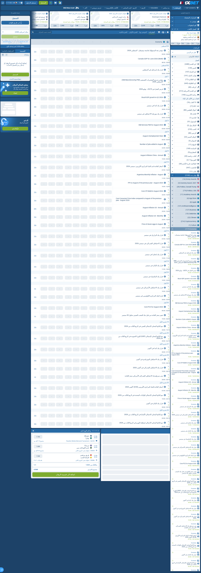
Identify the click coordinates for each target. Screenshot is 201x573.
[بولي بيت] (163, 32)
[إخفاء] (172, 175)
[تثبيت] (168, 49)
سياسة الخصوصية (7, 63)
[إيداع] (51, 3)
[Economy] (159, 32)
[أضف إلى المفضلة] (172, 33)
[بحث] (32, 32)
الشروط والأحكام (23, 63)
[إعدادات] (20, 3)
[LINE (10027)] (167, 32)
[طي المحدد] (175, 56)
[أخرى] (37, 36)
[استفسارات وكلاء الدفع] (55, 3)
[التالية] (172, 29)
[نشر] (172, 18)
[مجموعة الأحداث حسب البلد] (172, 56)
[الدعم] (3, 3)
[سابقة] (178, 29)
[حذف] (103, 430)
